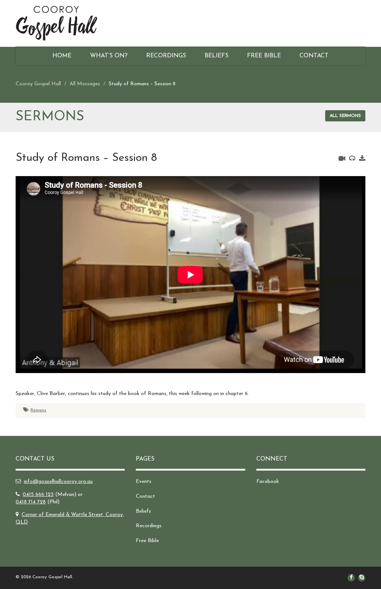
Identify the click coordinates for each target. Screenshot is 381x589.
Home (61, 56)
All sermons (345, 116)
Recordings (166, 56)
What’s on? (109, 56)
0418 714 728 (31, 502)
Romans (38, 410)
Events (143, 481)
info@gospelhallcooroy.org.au (58, 481)
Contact (314, 56)
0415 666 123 (38, 494)
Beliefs (216, 56)
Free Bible (264, 56)
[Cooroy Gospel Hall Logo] (70, 23)
